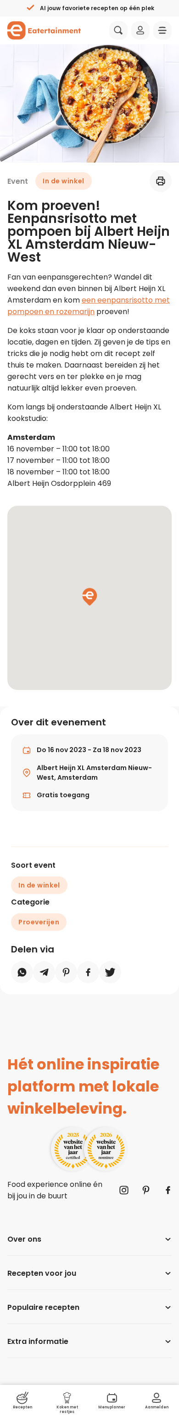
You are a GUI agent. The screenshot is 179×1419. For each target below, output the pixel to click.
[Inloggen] (140, 30)
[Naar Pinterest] (146, 1190)
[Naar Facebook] (168, 1190)
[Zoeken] (118, 30)
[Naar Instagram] (124, 1190)
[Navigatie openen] (162, 30)
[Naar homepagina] (44, 30)
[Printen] (161, 181)
